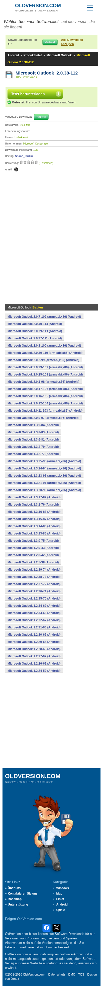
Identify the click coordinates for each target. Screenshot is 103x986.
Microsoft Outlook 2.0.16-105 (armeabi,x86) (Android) (45, 396)
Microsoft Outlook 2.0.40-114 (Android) (35, 324)
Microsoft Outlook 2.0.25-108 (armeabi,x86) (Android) (45, 374)
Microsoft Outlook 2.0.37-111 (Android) (35, 338)
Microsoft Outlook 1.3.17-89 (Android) (34, 497)
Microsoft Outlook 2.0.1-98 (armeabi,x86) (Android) (43, 381)
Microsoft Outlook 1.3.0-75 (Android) (33, 540)
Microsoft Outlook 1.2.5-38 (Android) (33, 562)
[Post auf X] (16, 169)
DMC (71, 974)
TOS (81, 974)
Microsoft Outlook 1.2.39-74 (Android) (34, 569)
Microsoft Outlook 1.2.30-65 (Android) (34, 634)
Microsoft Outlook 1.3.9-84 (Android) (33, 425)
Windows (62, 888)
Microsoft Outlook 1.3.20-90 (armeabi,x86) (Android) (44, 490)
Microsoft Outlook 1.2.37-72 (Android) (34, 584)
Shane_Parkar (24, 155)
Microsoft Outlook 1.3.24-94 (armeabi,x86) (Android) (44, 468)
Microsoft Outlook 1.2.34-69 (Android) (34, 605)
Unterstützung (18, 904)
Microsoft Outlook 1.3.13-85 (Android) (34, 533)
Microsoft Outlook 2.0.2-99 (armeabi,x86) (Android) (43, 360)
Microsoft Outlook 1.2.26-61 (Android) (34, 663)
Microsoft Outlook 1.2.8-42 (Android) (33, 555)
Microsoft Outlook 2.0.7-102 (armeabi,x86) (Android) (44, 316)
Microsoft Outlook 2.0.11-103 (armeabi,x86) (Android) (45, 410)
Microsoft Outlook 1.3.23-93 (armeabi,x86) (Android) (44, 475)
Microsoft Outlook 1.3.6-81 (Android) (33, 439)
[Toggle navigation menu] (90, 7)
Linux (60, 899)
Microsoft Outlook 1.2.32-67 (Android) (34, 620)
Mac (59, 893)
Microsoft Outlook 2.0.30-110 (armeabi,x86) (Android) (45, 353)
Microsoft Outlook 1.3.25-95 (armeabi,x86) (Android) (44, 461)
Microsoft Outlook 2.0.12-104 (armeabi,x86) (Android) (45, 403)
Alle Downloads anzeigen (72, 42)
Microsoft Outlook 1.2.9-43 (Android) (33, 548)
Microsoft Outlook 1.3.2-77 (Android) (33, 454)
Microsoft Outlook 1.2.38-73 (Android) (34, 577)
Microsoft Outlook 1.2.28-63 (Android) (34, 649)
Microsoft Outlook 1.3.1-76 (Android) (33, 504)
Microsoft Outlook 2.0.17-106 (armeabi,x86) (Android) (45, 389)
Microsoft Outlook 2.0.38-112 (47, 73)
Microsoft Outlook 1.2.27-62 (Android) (34, 656)
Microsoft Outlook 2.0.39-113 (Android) (35, 331)
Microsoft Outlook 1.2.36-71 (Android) (34, 591)
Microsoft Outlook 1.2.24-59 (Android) (34, 671)
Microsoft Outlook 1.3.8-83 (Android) (33, 432)
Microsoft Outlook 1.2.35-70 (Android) (34, 598)
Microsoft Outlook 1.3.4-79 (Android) (33, 447)
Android (13, 55)
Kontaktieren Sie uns (23, 893)
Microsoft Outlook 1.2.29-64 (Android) (34, 642)
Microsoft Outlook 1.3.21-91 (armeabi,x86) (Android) (44, 483)
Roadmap (15, 899)
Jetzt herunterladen (28, 94)
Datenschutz (56, 974)
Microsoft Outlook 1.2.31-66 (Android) (34, 627)
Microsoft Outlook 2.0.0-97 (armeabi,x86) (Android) (43, 418)
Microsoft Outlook (59, 55)
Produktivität (33, 55)
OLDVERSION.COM (38, 5)
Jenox (15, 979)
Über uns (14, 888)
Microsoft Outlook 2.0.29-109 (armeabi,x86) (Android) (45, 367)
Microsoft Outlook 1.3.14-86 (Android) (34, 526)
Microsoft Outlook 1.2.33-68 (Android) (34, 613)
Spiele (60, 910)
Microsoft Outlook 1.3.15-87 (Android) (34, 519)
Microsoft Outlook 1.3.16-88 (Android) (34, 512)
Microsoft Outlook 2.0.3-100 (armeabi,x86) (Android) (44, 345)
